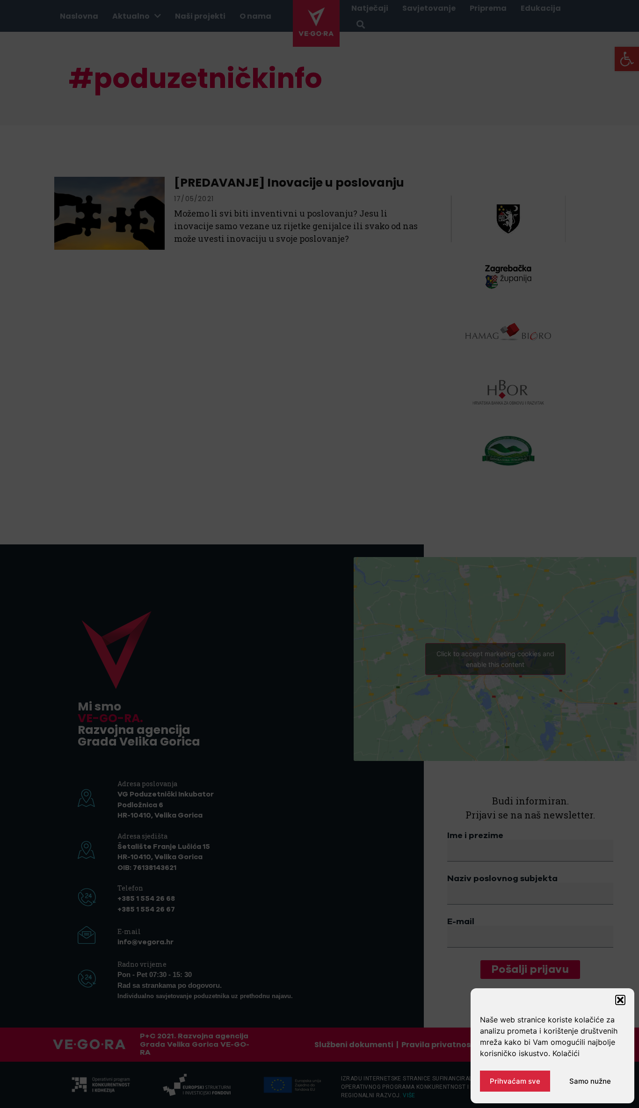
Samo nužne (590, 1081)
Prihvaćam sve (515, 1081)
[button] (620, 1000)
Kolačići (566, 1053)
